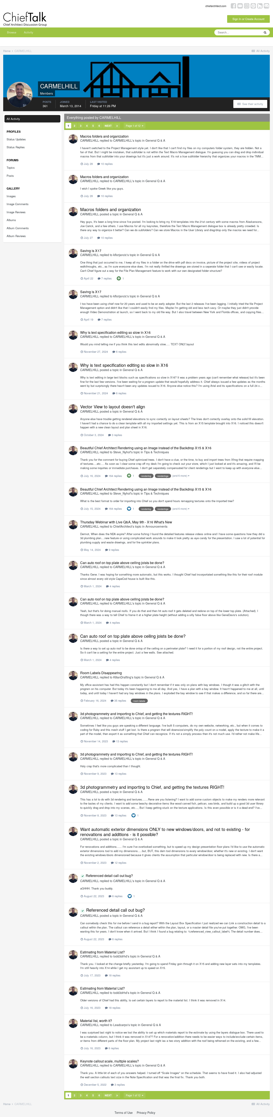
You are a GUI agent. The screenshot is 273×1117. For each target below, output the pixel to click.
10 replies (106, 164)
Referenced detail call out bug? (109, 875)
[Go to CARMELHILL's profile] (73, 139)
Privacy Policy (146, 1112)
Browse (11, 32)
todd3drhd (120, 956)
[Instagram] (246, 5)
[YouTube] (240, 5)
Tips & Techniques (156, 452)
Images (11, 196)
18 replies (114, 975)
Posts (10, 176)
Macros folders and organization (104, 136)
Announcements (156, 526)
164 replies (115, 476)
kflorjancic (120, 255)
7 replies (106, 278)
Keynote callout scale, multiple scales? (109, 1061)
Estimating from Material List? (102, 952)
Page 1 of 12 (134, 125)
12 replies (120, 863)
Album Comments (18, 228)
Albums (11, 220)
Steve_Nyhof (122, 452)
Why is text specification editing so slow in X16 (115, 332)
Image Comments (18, 204)
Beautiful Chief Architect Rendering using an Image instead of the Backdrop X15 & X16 (145, 447)
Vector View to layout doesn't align (112, 406)
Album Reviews (16, 236)
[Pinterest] (253, 5)
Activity (28, 32)
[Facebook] (233, 5)
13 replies (121, 741)
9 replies (113, 550)
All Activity (13, 119)
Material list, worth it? (96, 1020)
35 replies (119, 700)
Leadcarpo (120, 1025)
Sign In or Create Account (248, 19)
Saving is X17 (90, 250)
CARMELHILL (89, 140)
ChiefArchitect (122, 526)
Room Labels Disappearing (101, 672)
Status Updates (16, 139)
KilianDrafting (122, 677)
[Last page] (117, 125)
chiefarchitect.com (215, 6)
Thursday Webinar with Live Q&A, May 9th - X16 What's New (126, 522)
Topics (11, 168)
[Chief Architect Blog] (266, 5)
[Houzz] (260, 5)
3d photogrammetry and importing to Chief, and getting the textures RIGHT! (136, 713)
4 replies (114, 586)
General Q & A (155, 140)
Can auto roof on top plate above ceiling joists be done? (122, 562)
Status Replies (16, 147)
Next (108, 126)
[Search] (265, 32)
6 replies (120, 352)
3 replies (116, 435)
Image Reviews (16, 212)
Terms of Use (124, 1112)
